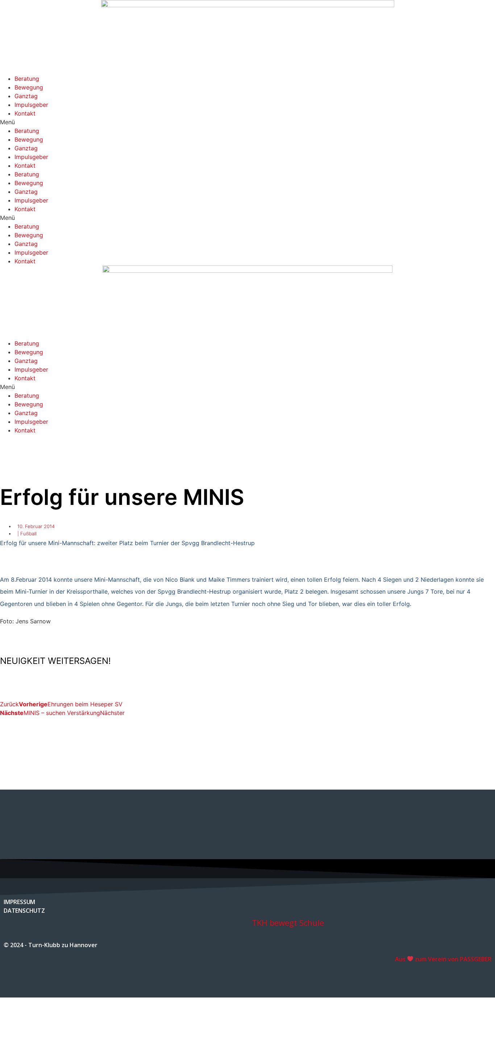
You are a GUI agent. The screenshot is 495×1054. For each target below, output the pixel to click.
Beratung (26, 78)
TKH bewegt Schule (288, 922)
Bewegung (28, 87)
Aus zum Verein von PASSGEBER (443, 959)
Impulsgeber (31, 104)
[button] (247, 122)
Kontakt (25, 113)
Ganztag (26, 96)
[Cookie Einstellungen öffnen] (54, 1049)
